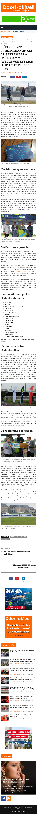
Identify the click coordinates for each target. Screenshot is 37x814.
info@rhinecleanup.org (29, 420)
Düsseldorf (10, 37)
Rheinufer (23, 536)
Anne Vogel (16, 691)
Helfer (12, 536)
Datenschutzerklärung (19, 807)
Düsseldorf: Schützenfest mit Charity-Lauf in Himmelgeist (22, 651)
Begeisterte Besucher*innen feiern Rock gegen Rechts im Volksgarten (21, 697)
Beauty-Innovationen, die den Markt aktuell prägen (16, 781)
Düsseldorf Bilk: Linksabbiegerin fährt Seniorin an (21, 715)
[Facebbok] (3, 798)
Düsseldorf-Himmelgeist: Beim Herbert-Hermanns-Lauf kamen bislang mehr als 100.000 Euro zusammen (22, 707)
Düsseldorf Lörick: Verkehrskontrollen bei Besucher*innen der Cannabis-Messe (22, 678)
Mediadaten (18, 808)
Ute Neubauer (8, 72)
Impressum (7, 807)
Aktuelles (4, 37)
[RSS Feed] (9, 798)
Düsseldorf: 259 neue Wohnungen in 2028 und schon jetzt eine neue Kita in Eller (22, 660)
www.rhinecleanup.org (22, 271)
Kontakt (29, 807)
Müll (17, 536)
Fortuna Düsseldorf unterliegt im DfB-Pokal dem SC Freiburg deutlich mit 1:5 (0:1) (22, 688)
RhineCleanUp (5, 539)
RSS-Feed (13, 811)
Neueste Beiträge (8, 645)
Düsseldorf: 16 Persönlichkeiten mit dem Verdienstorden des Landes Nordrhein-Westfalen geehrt (22, 670)
